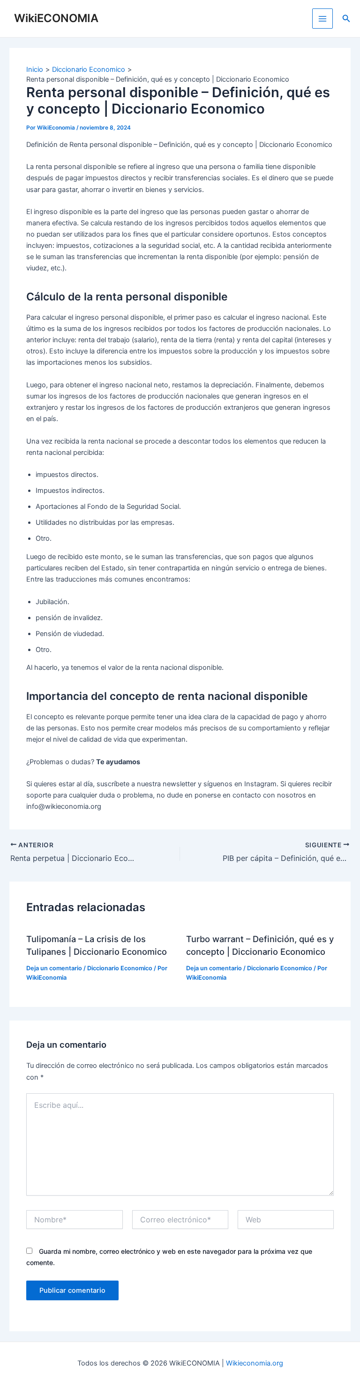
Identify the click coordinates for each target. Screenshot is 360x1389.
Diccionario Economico (119, 968)
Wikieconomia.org (254, 1363)
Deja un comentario (54, 968)
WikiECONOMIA (56, 18)
